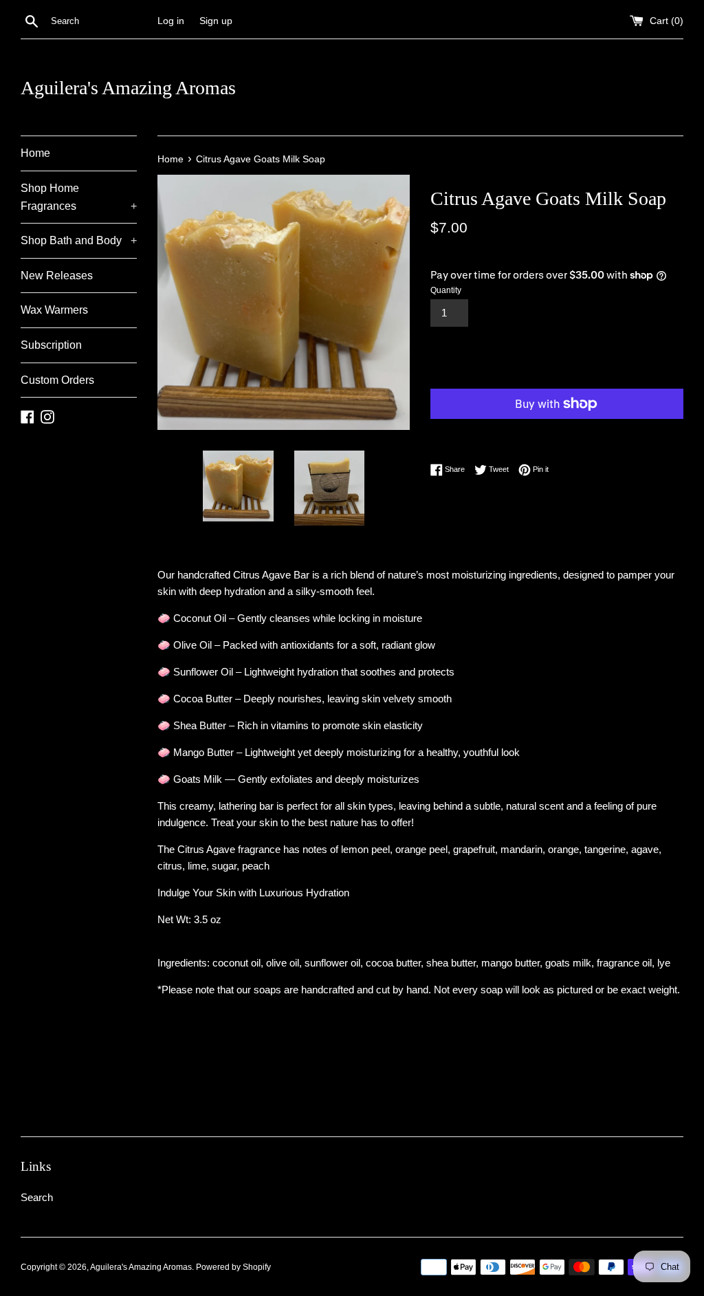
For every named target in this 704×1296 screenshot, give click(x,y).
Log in (170, 21)
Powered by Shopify (233, 1267)
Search (37, 1197)
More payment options (493, 432)
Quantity (445, 290)
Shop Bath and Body (79, 240)
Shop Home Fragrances (79, 197)
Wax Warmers (54, 310)
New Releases (57, 275)
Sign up (215, 21)
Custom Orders (57, 380)
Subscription (51, 345)
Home (35, 153)
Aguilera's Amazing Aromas (128, 87)
